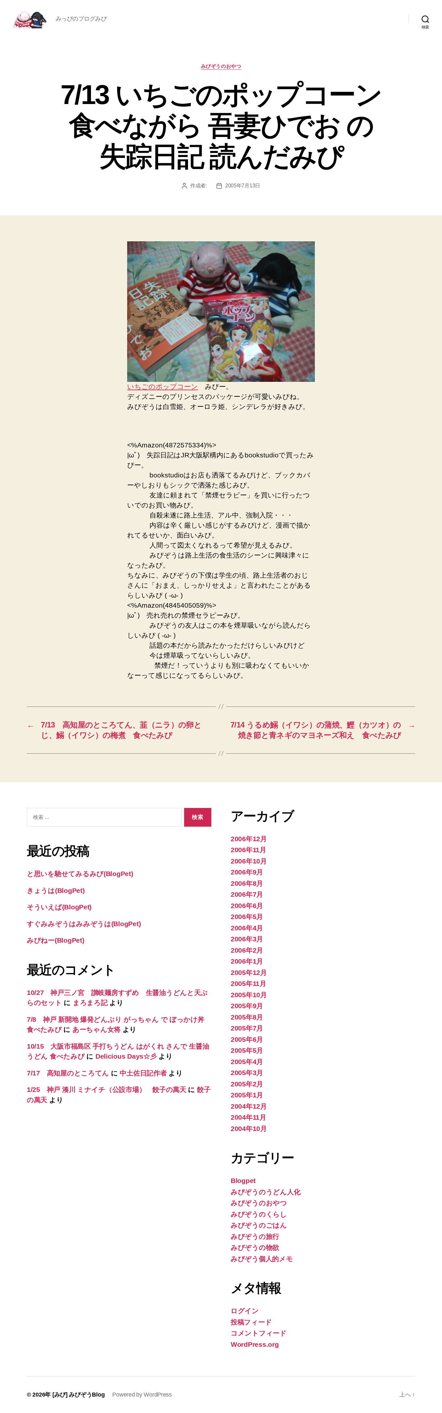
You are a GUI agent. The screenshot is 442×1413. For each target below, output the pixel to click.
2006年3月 (247, 939)
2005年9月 (247, 1006)
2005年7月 (247, 1028)
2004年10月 (249, 1128)
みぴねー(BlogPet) (55, 940)
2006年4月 (247, 928)
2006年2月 (247, 950)
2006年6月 (247, 905)
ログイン (245, 1310)
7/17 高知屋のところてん (68, 1073)
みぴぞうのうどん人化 (265, 1192)
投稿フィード (251, 1322)
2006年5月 (247, 916)
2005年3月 (247, 1072)
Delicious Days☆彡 (126, 1056)
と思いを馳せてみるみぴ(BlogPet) (80, 873)
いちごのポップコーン (162, 386)
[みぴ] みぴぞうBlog (78, 1394)
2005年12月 (249, 972)
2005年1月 (247, 1095)
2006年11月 (248, 849)
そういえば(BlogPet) (59, 907)
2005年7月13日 (242, 185)
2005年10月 (249, 995)
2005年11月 (248, 983)
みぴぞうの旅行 (255, 1236)
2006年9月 (247, 872)
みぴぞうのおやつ (221, 66)
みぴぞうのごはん (259, 1225)
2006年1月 (247, 961)
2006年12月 (249, 839)
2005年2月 (247, 1084)
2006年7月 (247, 894)
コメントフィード (259, 1333)
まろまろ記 (90, 1002)
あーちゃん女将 (96, 1029)
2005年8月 (247, 1017)
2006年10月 (249, 861)
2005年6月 (247, 1039)
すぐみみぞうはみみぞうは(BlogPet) (84, 923)
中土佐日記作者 (143, 1073)
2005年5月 (247, 1050)
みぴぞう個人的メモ (262, 1258)
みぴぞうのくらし (259, 1214)
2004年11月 (248, 1117)
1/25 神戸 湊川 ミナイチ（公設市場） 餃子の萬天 (106, 1089)
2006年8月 (247, 883)
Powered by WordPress (142, 1394)
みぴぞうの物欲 (255, 1247)
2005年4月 (247, 1061)
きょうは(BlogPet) (56, 890)
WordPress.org (255, 1344)
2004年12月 (249, 1106)
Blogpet (243, 1180)
